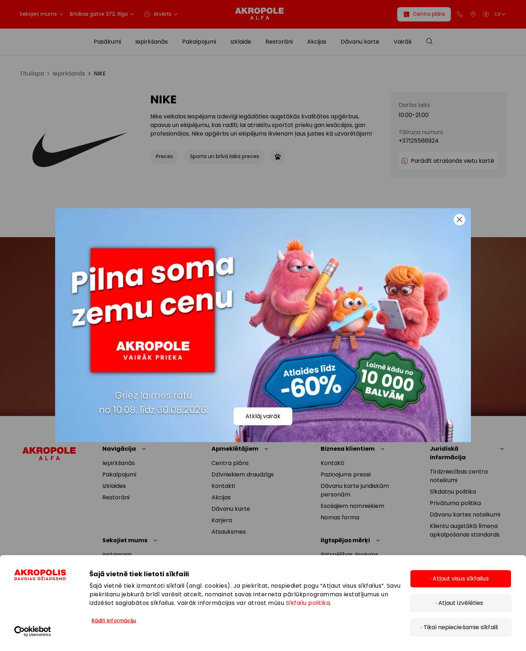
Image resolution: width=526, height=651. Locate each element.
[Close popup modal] (459, 219)
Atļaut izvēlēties (460, 603)
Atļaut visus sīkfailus (460, 578)
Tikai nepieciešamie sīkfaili (461, 627)
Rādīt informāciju (114, 620)
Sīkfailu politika (308, 603)
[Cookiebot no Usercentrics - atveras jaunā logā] (51, 631)
